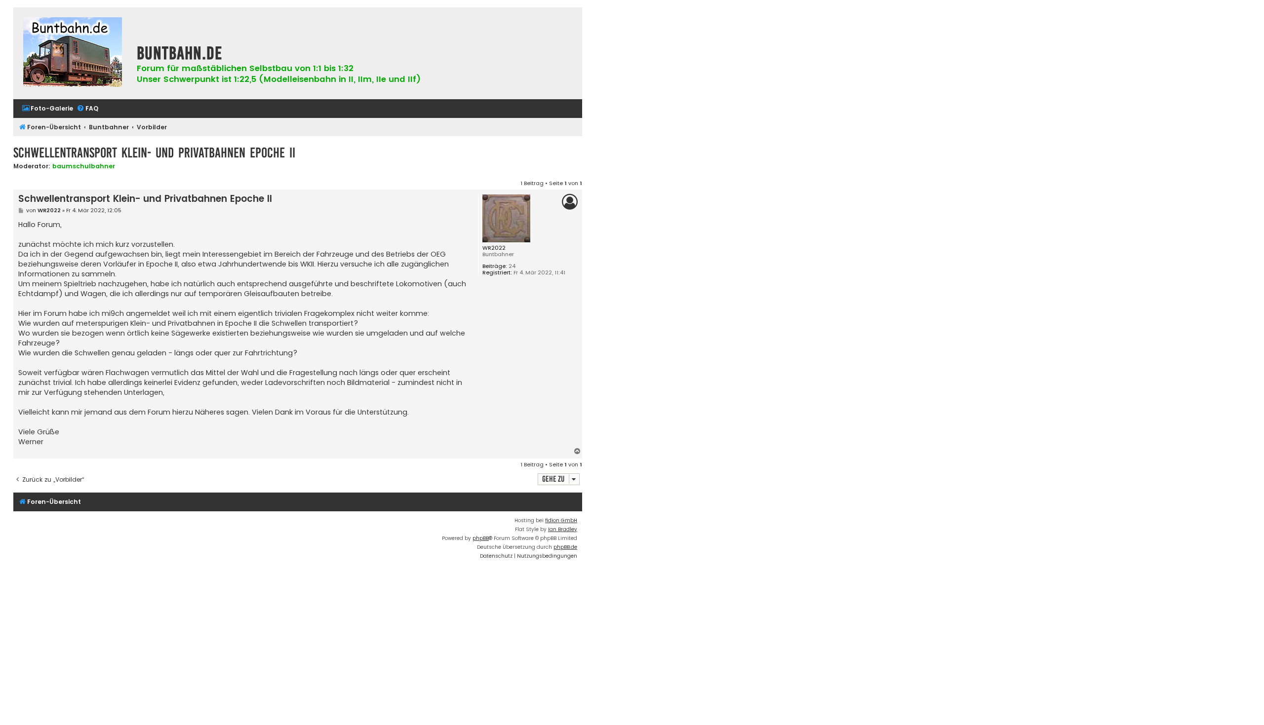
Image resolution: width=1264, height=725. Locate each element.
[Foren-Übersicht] (72, 53)
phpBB (481, 538)
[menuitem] (47, 108)
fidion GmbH (561, 520)
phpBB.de (565, 547)
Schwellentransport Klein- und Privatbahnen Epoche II (154, 152)
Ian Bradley (562, 529)
